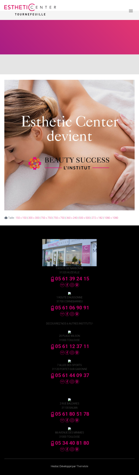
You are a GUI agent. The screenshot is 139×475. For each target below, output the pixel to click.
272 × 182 (97, 217)
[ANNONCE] (69, 144)
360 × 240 (71, 217)
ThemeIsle (82, 466)
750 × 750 (46, 217)
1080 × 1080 (111, 217)
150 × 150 (21, 217)
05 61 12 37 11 (72, 346)
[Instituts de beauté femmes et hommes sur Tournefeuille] (31, 11)
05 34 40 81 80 (72, 443)
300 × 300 (33, 217)
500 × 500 (84, 217)
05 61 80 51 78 (72, 414)
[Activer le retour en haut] (131, 467)
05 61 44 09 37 (72, 375)
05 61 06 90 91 (72, 308)
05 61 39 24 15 (72, 279)
